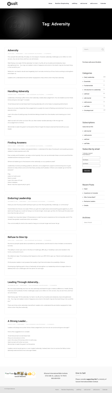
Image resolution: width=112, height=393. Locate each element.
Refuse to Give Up (17, 237)
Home (50, 3)
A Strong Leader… (17, 321)
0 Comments (47, 53)
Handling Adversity (18, 91)
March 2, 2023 (11, 145)
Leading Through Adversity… (24, 282)
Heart (85, 189)
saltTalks (87, 106)
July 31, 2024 (11, 53)
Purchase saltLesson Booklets (91, 62)
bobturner (19, 53)
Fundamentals (88, 85)
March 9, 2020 (12, 324)
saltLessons (94, 3)
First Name (85, 159)
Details (86, 205)
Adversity (13, 50)
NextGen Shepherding (62, 3)
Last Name (85, 163)
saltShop (74, 3)
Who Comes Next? (89, 197)
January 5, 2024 (12, 94)
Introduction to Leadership (92, 90)
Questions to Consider (91, 193)
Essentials (87, 81)
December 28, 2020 (13, 285)
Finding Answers (17, 142)
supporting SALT (92, 379)
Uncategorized (43, 285)
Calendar (103, 3)
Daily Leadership (29, 53)
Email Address (86, 154)
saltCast (86, 94)
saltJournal (83, 3)
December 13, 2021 (13, 201)
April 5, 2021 (11, 240)
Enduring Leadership (19, 198)
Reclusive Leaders (89, 201)
